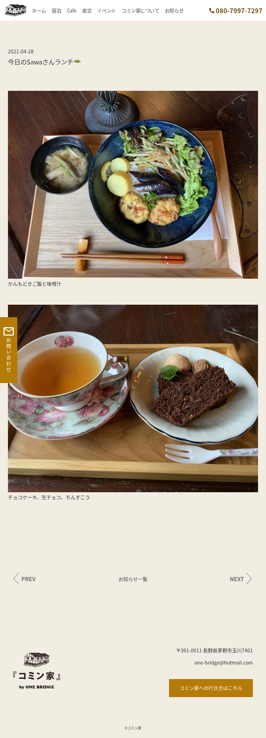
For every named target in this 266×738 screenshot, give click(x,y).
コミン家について (140, 10)
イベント (106, 10)
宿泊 (56, 10)
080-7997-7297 (239, 10)
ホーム (39, 10)
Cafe (72, 10)
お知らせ (174, 10)
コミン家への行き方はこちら (210, 687)
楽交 (86, 10)
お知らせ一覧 (133, 578)
